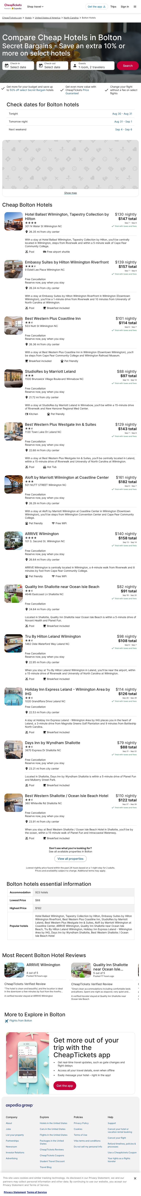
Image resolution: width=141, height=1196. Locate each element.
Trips (113, 6)
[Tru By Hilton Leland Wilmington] (70, 657)
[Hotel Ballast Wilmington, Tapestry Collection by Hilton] (70, 233)
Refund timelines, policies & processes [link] (122, 1145)
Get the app (65, 1085)
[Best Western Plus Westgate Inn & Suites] (70, 445)
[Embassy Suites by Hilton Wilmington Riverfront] (70, 285)
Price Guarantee (77, 91)
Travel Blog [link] (45, 1167)
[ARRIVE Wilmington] (70, 554)
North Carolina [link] (71, 17)
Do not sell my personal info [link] (88, 1146)
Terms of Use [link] (80, 1134)
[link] (70, 1021)
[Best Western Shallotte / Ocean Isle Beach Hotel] (70, 816)
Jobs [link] (8, 1129)
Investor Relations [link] (15, 1152)
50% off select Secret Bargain (28, 89)
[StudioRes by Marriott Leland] (70, 392)
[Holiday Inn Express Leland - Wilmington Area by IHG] (70, 710)
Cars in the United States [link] (52, 1129)
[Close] (135, 1178)
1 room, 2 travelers (92, 67)
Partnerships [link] (12, 1140)
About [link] (9, 1123)
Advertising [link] (11, 1158)
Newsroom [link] (11, 1146)
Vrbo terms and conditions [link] (87, 1140)
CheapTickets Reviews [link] (52, 1149)
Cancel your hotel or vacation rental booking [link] (120, 1130)
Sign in (125, 6)
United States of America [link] (47, 17)
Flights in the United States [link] (53, 1134)
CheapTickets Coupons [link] (52, 1155)
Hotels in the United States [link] (53, 1123)
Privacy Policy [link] (81, 1123)
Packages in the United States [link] (52, 1142)
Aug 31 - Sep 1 (123, 121)
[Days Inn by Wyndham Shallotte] (70, 763)
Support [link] (112, 1123)
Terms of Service (37, 1192)
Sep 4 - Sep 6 (123, 129)
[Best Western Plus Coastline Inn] (70, 339)
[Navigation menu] (135, 6)
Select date (18, 67)
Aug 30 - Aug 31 (122, 113)
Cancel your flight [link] (117, 1137)
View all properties (70, 858)
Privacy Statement (15, 1192)
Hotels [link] (28, 17)
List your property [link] (15, 1134)
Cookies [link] (78, 1129)
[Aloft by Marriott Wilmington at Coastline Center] (70, 500)
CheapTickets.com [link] (12, 17)
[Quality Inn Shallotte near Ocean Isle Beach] (70, 606)
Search (128, 65)
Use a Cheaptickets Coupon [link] (122, 1152)
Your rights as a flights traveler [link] (119, 1160)
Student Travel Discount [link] (52, 1161)
